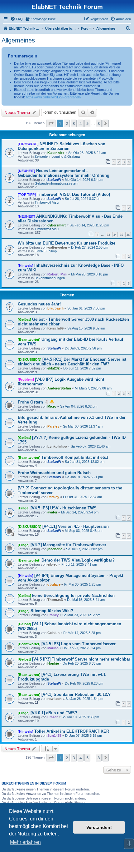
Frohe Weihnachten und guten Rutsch (54, 472)
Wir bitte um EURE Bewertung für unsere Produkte (66, 243)
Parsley (53, 426)
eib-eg (52, 564)
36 (128, 235)
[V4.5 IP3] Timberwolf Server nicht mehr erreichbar (81, 659)
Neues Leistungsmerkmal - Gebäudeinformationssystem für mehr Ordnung (63, 173)
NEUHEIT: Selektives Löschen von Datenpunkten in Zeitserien (61, 146)
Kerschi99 (55, 328)
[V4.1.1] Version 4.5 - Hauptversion (75, 526)
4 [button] (80, 123)
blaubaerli (55, 308)
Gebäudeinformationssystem (56, 183)
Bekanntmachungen (50, 278)
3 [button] (74, 123)
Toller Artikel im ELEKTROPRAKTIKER (71, 731)
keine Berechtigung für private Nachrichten (73, 595)
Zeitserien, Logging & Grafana (57, 156)
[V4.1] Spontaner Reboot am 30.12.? (76, 694)
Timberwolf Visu (47, 202)
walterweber (57, 247)
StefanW (54, 179)
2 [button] (67, 123)
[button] (50, 123)
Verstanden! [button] (99, 827)
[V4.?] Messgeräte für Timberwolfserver (68, 544)
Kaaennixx (56, 153)
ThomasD (55, 600)
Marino (53, 648)
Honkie (53, 663)
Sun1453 (54, 735)
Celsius (53, 633)
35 (121, 235)
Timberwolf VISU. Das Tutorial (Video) (73, 194)
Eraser (52, 717)
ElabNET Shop (46, 251)
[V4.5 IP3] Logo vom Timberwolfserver (78, 643)
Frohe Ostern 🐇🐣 (36, 402)
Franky (53, 615)
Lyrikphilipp (57, 446)
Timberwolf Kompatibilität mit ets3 (74, 457)
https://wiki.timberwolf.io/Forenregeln (53, 97)
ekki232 (53, 368)
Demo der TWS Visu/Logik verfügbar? (78, 560)
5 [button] (87, 123)
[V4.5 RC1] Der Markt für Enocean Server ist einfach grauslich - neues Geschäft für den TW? (72, 361)
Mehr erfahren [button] (25, 842)
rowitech (54, 699)
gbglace (53, 584)
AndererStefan (59, 388)
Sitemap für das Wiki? (52, 610)
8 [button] (99, 123)
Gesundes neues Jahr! (39, 304)
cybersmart (56, 225)
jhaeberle (54, 549)
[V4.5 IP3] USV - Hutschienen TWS (64, 508)
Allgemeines (18, 40)
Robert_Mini (57, 274)
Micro (51, 406)
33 (108, 235)
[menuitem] (16, 19)
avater (52, 512)
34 (115, 235)
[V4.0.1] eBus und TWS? (54, 713)
